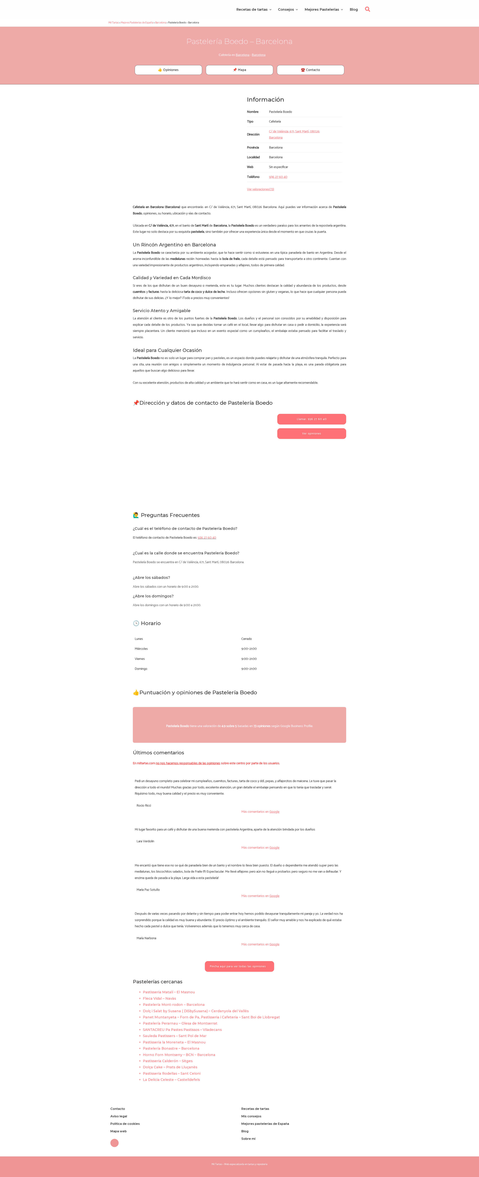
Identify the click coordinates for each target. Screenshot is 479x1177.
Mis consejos (251, 1116)
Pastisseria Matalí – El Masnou (169, 992)
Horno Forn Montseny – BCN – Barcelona (179, 1055)
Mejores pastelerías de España (265, 1124)
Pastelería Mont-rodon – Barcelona (174, 1005)
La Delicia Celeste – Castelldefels (171, 1080)
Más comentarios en (260, 812)
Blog (244, 1131)
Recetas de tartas (255, 1109)
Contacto (117, 1109)
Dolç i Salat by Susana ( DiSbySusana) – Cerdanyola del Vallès (196, 1011)
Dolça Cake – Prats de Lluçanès (170, 1067)
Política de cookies (125, 1124)
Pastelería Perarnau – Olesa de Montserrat (180, 1023)
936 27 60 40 (207, 538)
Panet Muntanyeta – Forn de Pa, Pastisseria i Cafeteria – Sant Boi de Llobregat (211, 1017)
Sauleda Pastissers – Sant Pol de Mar (175, 1036)
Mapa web (118, 1131)
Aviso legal (118, 1116)
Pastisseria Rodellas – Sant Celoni (172, 1073)
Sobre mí (248, 1139)
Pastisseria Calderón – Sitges (168, 1061)
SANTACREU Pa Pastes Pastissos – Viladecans (182, 1030)
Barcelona (242, 55)
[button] (367, 10)
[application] (269, 9)
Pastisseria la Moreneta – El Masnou (174, 1042)
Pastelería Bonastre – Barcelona (171, 1048)
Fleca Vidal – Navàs (159, 998)
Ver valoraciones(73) (260, 189)
